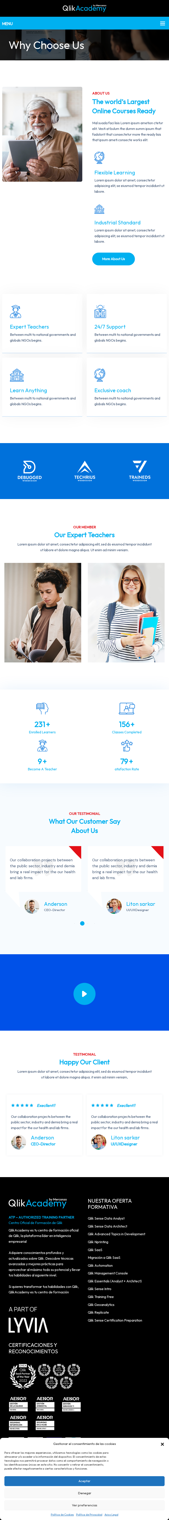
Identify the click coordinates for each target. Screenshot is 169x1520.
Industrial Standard (117, 222)
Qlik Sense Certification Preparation (115, 1320)
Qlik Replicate (98, 1312)
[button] (162, 1444)
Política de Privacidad (89, 1514)
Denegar (84, 1493)
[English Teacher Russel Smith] (126, 612)
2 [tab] (82, 923)
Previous (10, 1128)
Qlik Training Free (101, 1296)
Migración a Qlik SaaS (104, 1257)
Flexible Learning (114, 172)
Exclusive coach (112, 390)
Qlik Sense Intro (99, 1289)
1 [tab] (75, 923)
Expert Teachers (29, 326)
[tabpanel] (43, 882)
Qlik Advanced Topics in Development (116, 1234)
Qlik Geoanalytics (101, 1304)
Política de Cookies (62, 1514)
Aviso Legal (111, 1514)
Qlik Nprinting (98, 1242)
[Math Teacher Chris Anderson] (42, 612)
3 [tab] (89, 923)
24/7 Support (110, 326)
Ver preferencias (84, 1505)
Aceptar (84, 1481)
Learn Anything (28, 390)
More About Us (113, 259)
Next (159, 1128)
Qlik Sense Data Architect (107, 1226)
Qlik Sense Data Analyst (106, 1218)
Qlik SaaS (95, 1250)
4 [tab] (95, 923)
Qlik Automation (100, 1265)
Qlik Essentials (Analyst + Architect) (115, 1281)
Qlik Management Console (108, 1273)
